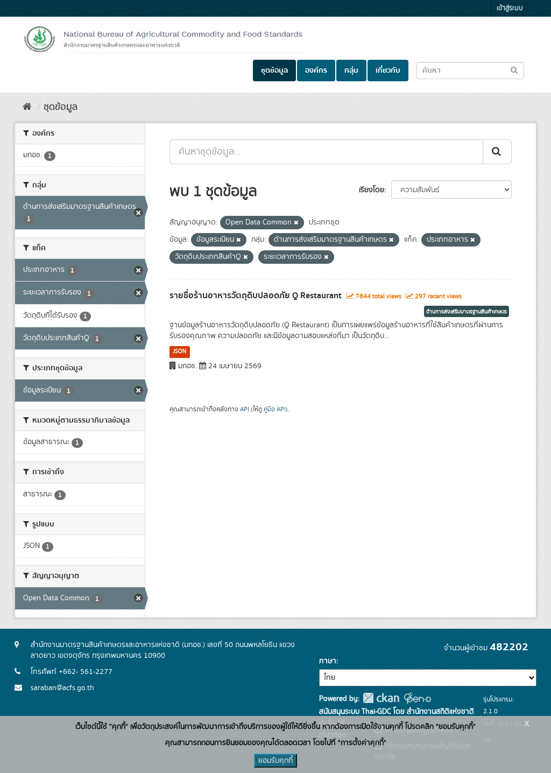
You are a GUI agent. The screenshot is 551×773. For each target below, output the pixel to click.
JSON (179, 351)
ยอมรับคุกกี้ (275, 760)
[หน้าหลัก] (27, 107)
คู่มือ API (275, 409)
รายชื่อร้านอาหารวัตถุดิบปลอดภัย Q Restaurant (255, 296)
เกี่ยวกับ (388, 70)
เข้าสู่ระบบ (510, 8)
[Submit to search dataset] (514, 69)
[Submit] (497, 151)
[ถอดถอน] (296, 223)
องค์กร (316, 70)
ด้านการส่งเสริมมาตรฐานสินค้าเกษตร (466, 311)
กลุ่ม (351, 70)
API (244, 409)
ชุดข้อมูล (274, 70)
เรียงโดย (371, 190)
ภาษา (327, 661)
